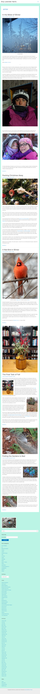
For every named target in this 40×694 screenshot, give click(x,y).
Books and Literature (5, 548)
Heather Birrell (4, 594)
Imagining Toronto (4, 597)
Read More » (4, 171)
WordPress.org (4, 685)
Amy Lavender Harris (8, 2)
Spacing (3, 612)
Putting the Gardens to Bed (13, 456)
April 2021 (3, 650)
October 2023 (4, 632)
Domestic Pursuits (4, 553)
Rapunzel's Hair (4, 609)
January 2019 (4, 665)
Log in (3, 681)
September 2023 (4, 634)
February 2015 (4, 675)
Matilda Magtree (4, 603)
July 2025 (3, 622)
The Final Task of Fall (11, 374)
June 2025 (3, 623)
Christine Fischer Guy (5, 588)
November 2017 (4, 671)
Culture (3, 551)
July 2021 (3, 647)
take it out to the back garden (24, 218)
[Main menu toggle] (38, 2)
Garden (3, 557)
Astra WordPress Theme (28, 689)
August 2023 (4, 635)
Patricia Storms (4, 606)
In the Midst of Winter (11, 15)
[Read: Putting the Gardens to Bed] (20, 440)
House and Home (20, 230)
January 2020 (4, 653)
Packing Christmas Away (12, 175)
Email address (4, 537)
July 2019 (3, 659)
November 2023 (4, 631)
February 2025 (4, 626)
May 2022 (3, 643)
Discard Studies (4, 591)
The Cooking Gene (4, 615)
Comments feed (4, 684)
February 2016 (4, 674)
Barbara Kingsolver (5, 585)
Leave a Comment (5, 16)
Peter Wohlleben (27, 416)
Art (2, 547)
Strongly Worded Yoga (5, 613)
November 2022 (4, 641)
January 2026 (4, 620)
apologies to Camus (7, 62)
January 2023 (4, 638)
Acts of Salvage (4, 545)
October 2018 (4, 668)
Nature (3, 560)
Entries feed (3, 682)
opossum (3, 221)
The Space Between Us (5, 566)
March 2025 (3, 625)
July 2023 (3, 637)
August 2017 (4, 672)
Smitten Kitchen (4, 610)
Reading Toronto (16, 320)
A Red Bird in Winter (10, 250)
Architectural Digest (27, 230)
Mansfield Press (4, 600)
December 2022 (4, 640)
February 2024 (4, 629)
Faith (2, 554)
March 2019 (3, 662)
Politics (3, 563)
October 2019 (4, 656)
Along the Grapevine (5, 582)
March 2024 (4, 628)
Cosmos (3, 550)
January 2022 (4, 644)
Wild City (3, 569)
